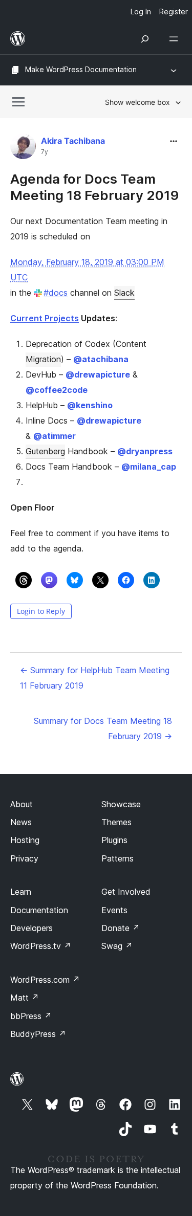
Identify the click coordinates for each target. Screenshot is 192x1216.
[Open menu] (175, 39)
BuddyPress (38, 1034)
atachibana (101, 359)
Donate (120, 928)
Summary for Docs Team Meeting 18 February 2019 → (103, 728)
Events (114, 910)
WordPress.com (45, 980)
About (21, 804)
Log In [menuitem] (141, 11)
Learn (20, 892)
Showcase (121, 804)
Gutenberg (45, 451)
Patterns (117, 858)
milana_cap (148, 466)
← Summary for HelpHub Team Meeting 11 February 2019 (94, 678)
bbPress (31, 1016)
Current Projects (44, 318)
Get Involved (126, 892)
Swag (117, 946)
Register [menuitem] (173, 11)
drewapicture (98, 374)
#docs (56, 293)
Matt (24, 997)
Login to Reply (41, 611)
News (21, 822)
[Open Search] (145, 39)
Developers (31, 928)
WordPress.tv (40, 946)
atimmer (54, 436)
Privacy (24, 858)
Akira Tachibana (73, 141)
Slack (124, 293)
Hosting (24, 840)
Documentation (39, 910)
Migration (43, 359)
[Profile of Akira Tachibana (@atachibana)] (23, 149)
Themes (116, 822)
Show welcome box (137, 102)
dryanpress (145, 451)
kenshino (90, 405)
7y (44, 152)
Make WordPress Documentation (81, 69)
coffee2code (57, 390)
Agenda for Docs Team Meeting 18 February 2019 (94, 187)
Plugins (114, 840)
